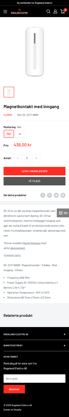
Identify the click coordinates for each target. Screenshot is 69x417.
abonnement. (17, 248)
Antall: (8, 158)
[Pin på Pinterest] (49, 195)
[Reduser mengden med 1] (17, 158)
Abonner (14, 389)
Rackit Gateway (32, 243)
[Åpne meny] (5, 11)
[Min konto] (55, 11)
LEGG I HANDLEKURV (35, 171)
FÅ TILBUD (34, 181)
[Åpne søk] (48, 11)
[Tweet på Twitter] (56, 195)
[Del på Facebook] (42, 195)
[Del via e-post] (63, 195)
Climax (8, 114)
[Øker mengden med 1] (36, 158)
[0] (62, 11)
